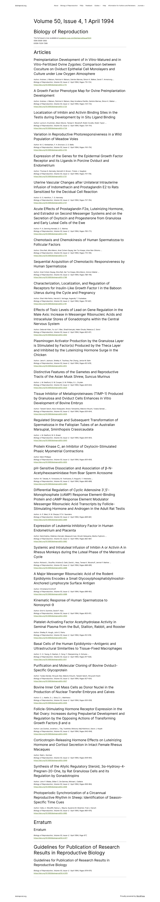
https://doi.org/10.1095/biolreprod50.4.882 (50, 541)
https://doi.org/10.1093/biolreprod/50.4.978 (51, 873)
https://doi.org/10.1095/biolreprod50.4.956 (50, 787)
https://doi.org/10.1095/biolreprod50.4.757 (50, 203)
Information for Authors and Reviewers (121, 5)
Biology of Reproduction (69, 5)
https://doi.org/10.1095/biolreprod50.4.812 (50, 366)
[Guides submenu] (100, 5)
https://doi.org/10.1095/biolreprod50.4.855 (50, 462)
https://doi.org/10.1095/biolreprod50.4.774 (50, 256)
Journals (141, 5)
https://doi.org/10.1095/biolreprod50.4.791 (50, 304)
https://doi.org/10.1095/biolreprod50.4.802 (50, 335)
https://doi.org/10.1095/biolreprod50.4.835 (50, 414)
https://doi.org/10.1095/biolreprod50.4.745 (50, 150)
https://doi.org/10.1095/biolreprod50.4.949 (50, 760)
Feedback (89, 5)
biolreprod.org (20, 6)
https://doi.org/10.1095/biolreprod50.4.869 (50, 520)
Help (104, 5)
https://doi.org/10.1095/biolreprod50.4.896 (50, 594)
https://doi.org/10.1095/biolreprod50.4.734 (50, 128)
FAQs (81, 5)
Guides (97, 5)
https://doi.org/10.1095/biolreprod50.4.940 (50, 734)
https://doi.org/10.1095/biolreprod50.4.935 (50, 703)
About (56, 5)
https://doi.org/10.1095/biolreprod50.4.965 (50, 813)
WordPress (140, 896)
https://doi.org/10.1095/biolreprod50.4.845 (50, 440)
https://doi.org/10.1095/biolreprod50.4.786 (50, 277)
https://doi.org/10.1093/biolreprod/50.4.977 (50, 838)
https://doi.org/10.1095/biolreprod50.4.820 (50, 388)
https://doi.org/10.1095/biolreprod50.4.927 (50, 681)
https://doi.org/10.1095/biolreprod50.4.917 (50, 659)
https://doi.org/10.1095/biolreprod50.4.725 (50, 107)
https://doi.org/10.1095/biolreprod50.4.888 (50, 568)
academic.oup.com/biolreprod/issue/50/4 (75, 38)
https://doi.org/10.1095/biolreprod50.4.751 (50, 176)
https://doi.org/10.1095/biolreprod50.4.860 (50, 484)
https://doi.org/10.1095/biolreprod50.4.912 (50, 638)
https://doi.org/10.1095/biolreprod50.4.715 (50, 85)
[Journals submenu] (144, 5)
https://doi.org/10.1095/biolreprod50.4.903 (50, 616)
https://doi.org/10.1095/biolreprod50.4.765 (50, 234)
